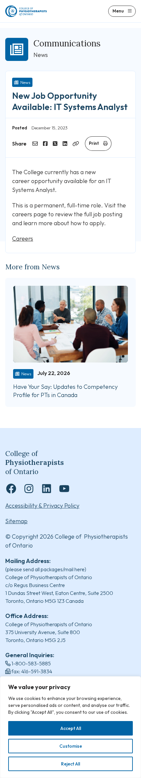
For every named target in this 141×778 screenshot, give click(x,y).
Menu (118, 10)
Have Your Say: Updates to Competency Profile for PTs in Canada (65, 391)
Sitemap (16, 521)
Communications (67, 43)
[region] (70, 727)
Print (94, 143)
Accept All (70, 728)
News (25, 82)
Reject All (70, 764)
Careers (22, 238)
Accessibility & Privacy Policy (42, 505)
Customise (70, 746)
